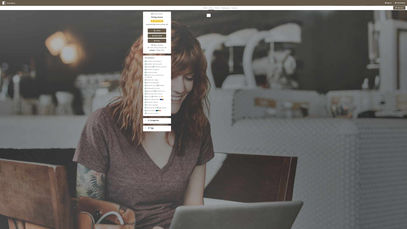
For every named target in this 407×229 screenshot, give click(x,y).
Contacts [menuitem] (234, 8)
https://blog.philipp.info (158, 48)
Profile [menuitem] (205, 8)
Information (400, 3)
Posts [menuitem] (211, 8)
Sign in (389, 3)
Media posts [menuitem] (225, 8)
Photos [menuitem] (217, 8)
